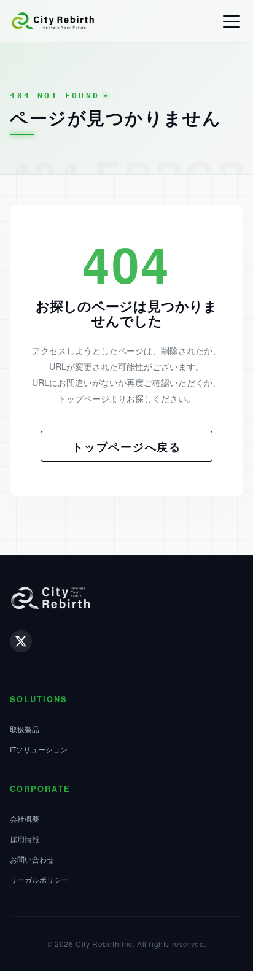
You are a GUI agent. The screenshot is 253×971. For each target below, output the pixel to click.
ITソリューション (39, 749)
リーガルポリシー (39, 879)
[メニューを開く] (231, 21)
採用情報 (24, 839)
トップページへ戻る (126, 446)
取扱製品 (24, 729)
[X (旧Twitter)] (21, 641)
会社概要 (24, 818)
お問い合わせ (32, 859)
